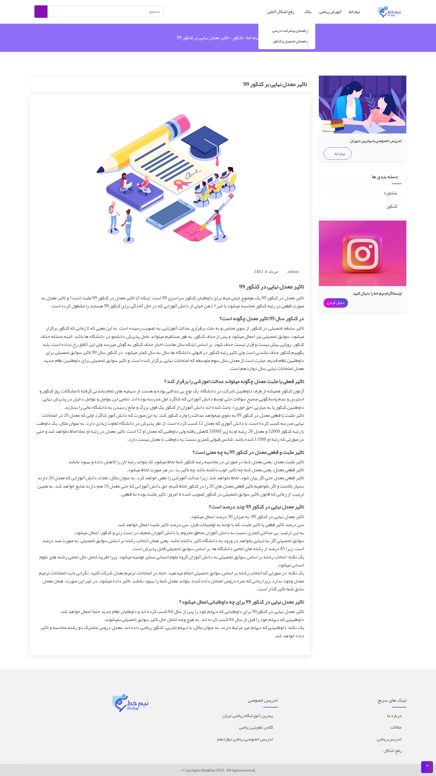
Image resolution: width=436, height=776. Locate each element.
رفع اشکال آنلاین (280, 11)
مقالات (396, 727)
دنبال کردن (335, 302)
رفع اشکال (393, 750)
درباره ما (394, 715)
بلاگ (307, 11)
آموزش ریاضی (330, 11)
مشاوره (391, 193)
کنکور (237, 37)
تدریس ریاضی (389, 739)
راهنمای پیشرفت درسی (290, 30)
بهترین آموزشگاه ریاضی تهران (247, 715)
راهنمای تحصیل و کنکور (290, 41)
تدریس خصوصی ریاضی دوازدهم (245, 739)
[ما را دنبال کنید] (427, 767)
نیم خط (354, 11)
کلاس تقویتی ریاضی (256, 727)
